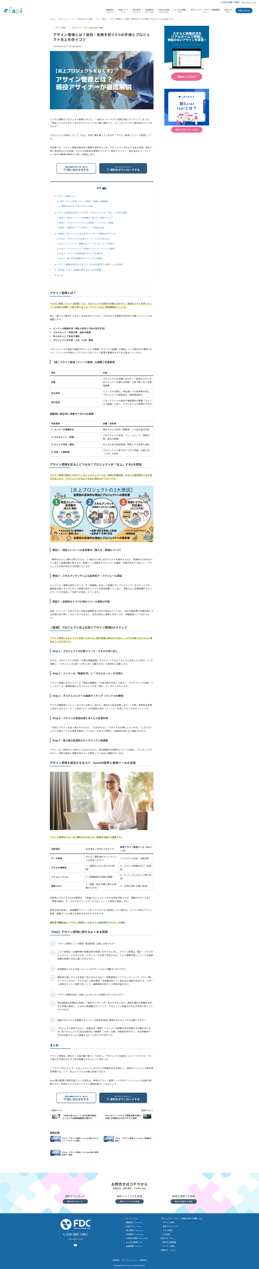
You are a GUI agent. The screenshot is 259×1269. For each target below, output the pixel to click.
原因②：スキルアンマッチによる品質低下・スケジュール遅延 (86, 222)
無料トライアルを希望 (129, 1201)
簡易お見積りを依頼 (183, 1201)
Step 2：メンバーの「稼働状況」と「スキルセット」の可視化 (86, 243)
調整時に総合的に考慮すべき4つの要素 (77, 206)
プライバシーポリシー (129, 1260)
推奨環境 (143, 1260)
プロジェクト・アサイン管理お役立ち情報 (87, 28)
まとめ (60, 275)
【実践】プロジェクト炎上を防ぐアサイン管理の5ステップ (86, 233)
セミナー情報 (168, 1246)
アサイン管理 (60, 28)
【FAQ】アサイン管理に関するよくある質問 (79, 269)
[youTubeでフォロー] (75, 1245)
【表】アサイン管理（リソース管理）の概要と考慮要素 (83, 201)
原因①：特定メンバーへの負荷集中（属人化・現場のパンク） (86, 217)
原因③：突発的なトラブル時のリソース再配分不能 (81, 227)
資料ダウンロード (75, 1201)
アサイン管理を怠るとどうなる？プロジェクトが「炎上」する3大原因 (92, 212)
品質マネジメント (170, 1226)
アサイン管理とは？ (67, 196)
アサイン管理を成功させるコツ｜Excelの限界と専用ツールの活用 (89, 264)
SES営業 (166, 1234)
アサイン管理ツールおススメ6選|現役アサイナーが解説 (97, 922)
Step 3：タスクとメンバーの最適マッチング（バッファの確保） (87, 248)
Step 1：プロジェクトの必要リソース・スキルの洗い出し (84, 238)
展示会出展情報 (169, 1242)
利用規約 (116, 1260)
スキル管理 (167, 1230)
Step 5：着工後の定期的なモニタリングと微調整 (80, 258)
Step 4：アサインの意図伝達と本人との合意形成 (80, 253)
